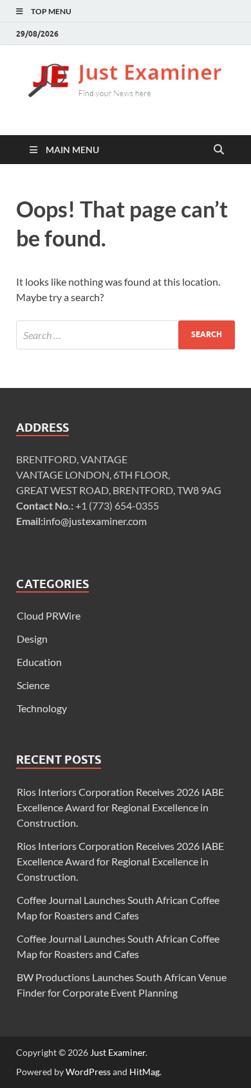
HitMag (144, 1071)
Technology (42, 708)
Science (33, 685)
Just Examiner (117, 1052)
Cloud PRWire (48, 615)
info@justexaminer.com (95, 521)
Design (32, 638)
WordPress (88, 1071)
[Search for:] (125, 334)
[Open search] (218, 150)
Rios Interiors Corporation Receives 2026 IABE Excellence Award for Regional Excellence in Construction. (120, 807)
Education (39, 662)
